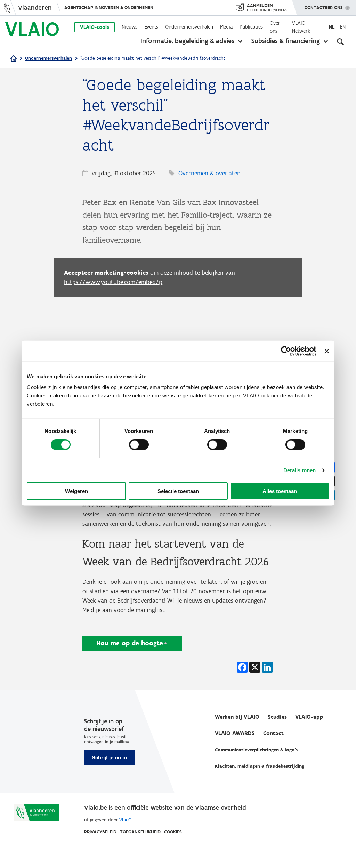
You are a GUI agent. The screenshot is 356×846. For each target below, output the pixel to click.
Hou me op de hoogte (129, 643)
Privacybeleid (100, 832)
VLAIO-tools (94, 27)
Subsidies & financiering (285, 41)
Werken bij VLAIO (237, 717)
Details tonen (299, 470)
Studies (277, 717)
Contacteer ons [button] (324, 7)
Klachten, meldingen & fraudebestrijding (259, 766)
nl (331, 27)
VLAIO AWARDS (235, 733)
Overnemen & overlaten (209, 173)
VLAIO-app (309, 717)
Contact (273, 733)
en (343, 27)
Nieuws (129, 27)
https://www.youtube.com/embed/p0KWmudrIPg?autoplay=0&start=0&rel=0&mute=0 (116, 282)
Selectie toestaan (178, 491)
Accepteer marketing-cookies (106, 272)
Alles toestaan (279, 491)
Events (151, 27)
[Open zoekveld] (340, 42)
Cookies (173, 832)
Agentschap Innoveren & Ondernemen (108, 7)
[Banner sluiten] (326, 350)
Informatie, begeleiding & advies (187, 41)
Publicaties (251, 27)
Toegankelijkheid (140, 832)
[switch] (139, 444)
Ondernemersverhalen (189, 27)
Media (226, 27)
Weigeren (76, 491)
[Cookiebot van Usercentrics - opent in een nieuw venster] (286, 351)
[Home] (13, 59)
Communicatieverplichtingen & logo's (256, 750)
